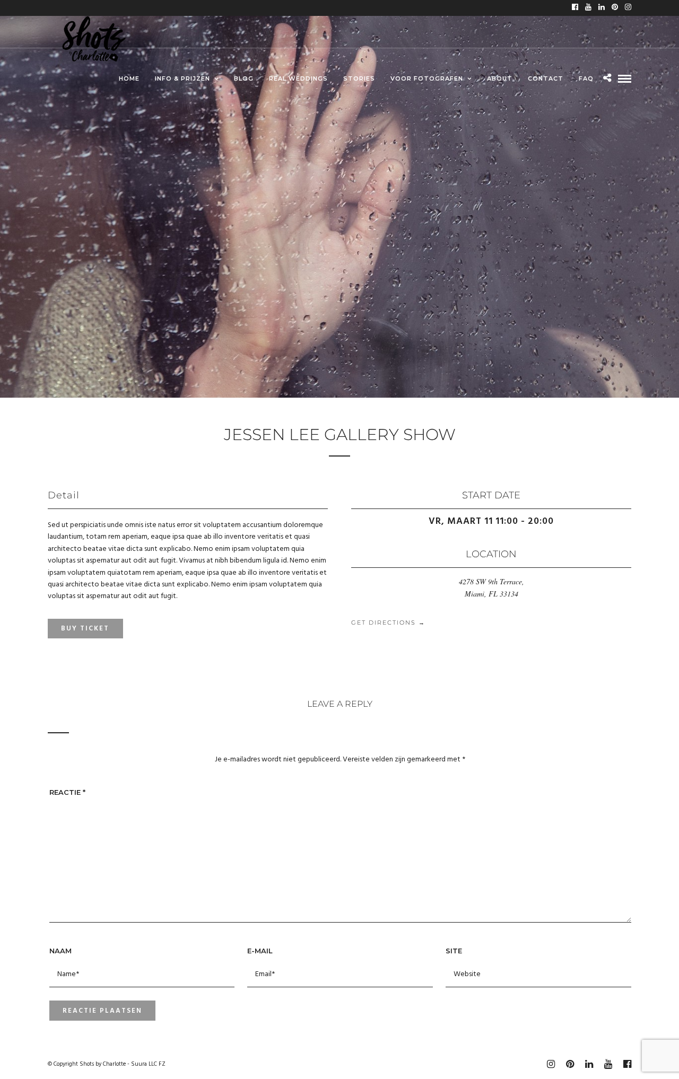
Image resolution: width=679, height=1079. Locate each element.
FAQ (586, 78)
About (499, 78)
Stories (359, 78)
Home (129, 78)
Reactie (67, 792)
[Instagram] (628, 8)
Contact (545, 78)
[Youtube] (588, 8)
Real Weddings (298, 78)
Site (454, 950)
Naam (60, 950)
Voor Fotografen (426, 78)
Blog (244, 78)
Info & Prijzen (182, 78)
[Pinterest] (615, 8)
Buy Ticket (85, 628)
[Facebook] (575, 8)
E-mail (260, 950)
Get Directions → (388, 622)
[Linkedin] (601, 8)
